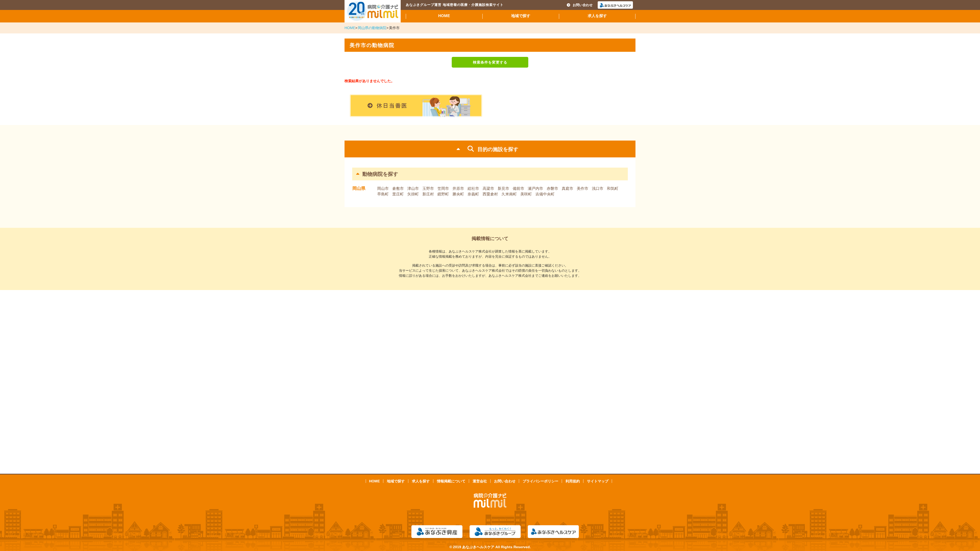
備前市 (518, 188)
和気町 (612, 188)
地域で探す (520, 16)
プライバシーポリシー (540, 481)
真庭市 (567, 188)
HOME (444, 16)
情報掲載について (451, 481)
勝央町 (458, 194)
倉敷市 (398, 188)
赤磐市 (552, 188)
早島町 (383, 194)
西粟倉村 (490, 194)
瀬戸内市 (535, 188)
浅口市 (597, 188)
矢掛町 (413, 194)
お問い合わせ (583, 5)
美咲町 (526, 194)
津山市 (413, 188)
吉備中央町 (545, 194)
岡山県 (358, 188)
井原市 (458, 188)
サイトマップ (597, 481)
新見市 (503, 188)
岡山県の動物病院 (372, 28)
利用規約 (573, 481)
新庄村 (428, 194)
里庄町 (398, 194)
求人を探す (597, 16)
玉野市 (428, 188)
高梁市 (488, 188)
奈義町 (473, 194)
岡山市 (383, 188)
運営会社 (480, 481)
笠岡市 (443, 188)
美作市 (582, 188)
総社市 (473, 188)
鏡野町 (443, 194)
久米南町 (509, 194)
